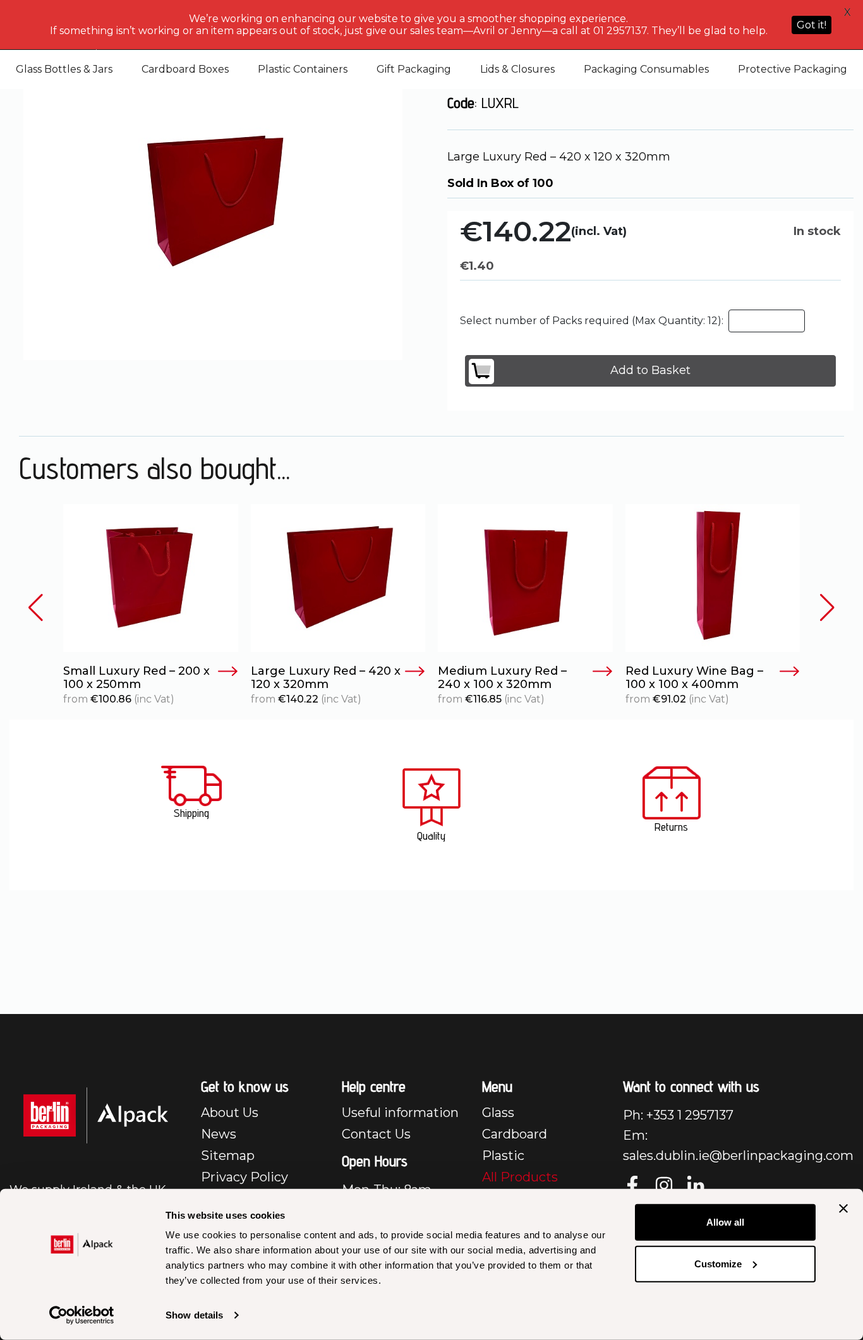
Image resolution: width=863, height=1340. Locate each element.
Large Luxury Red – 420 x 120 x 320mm (326, 678)
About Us (229, 1112)
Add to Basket (650, 370)
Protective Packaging (792, 69)
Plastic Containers (302, 69)
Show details (194, 1315)
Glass (498, 1112)
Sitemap (228, 1155)
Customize (718, 1263)
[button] (35, 607)
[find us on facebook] (632, 1185)
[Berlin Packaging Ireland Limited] (95, 1115)
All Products (520, 1177)
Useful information (400, 1112)
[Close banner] (843, 1208)
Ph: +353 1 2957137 (678, 1115)
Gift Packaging (414, 69)
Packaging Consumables (646, 69)
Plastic (503, 1155)
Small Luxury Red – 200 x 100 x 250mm (136, 678)
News (218, 1134)
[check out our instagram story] (664, 1185)
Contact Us (376, 1134)
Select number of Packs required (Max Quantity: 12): (591, 321)
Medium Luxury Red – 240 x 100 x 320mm (502, 678)
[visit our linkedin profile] (695, 1185)
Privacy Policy (244, 1177)
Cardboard (514, 1134)
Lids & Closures (517, 69)
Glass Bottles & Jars (64, 69)
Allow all (725, 1222)
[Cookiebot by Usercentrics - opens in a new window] (82, 1315)
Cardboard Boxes (185, 69)
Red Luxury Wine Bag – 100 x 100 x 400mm (694, 678)
